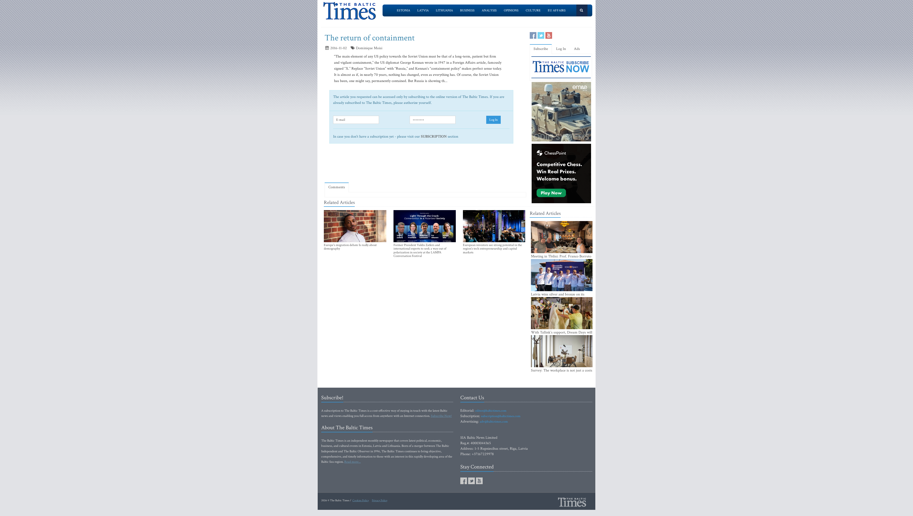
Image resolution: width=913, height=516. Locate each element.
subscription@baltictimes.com (500, 416)
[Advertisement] (425, 165)
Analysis (489, 10)
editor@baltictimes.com (490, 411)
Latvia (423, 10)
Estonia (403, 10)
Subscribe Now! (441, 416)
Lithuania (444, 10)
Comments (336, 187)
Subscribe (541, 48)
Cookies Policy (360, 500)
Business (467, 10)
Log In (493, 120)
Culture (533, 10)
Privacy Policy (379, 500)
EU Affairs (557, 10)
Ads (577, 48)
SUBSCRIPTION (434, 136)
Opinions (511, 10)
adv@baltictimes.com (494, 422)
